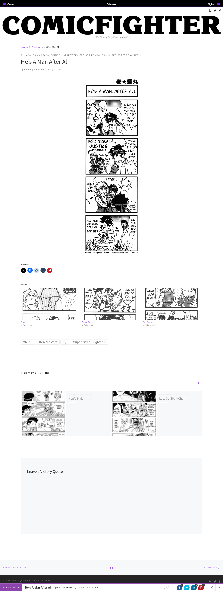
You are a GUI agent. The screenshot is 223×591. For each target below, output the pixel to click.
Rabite (27, 69)
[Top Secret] (171, 304)
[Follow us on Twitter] (215, 10)
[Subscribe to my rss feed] (210, 10)
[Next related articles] (198, 382)
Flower (24, 322)
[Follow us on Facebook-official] (220, 10)
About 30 (86, 322)
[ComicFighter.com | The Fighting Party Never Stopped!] (111, 24)
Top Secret (148, 322)
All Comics (34, 47)
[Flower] (50, 304)
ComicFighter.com (20, 580)
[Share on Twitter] (187, 587)
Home (24, 47)
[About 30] (110, 304)
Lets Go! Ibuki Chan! (172, 398)
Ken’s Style (76, 398)
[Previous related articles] (190, 382)
